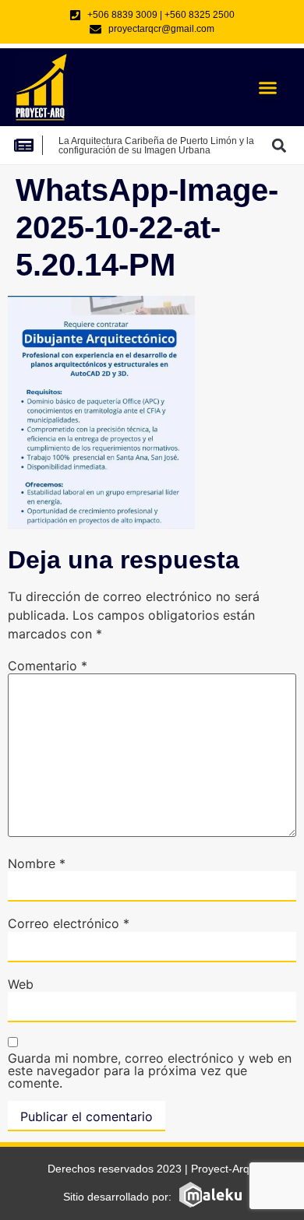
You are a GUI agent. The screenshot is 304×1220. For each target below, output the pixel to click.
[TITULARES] (28, 145)
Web (21, 984)
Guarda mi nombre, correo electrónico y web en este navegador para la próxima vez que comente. (150, 1070)
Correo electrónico (68, 923)
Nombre (36, 863)
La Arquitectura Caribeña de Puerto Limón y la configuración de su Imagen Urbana (156, 145)
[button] (268, 87)
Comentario (47, 665)
